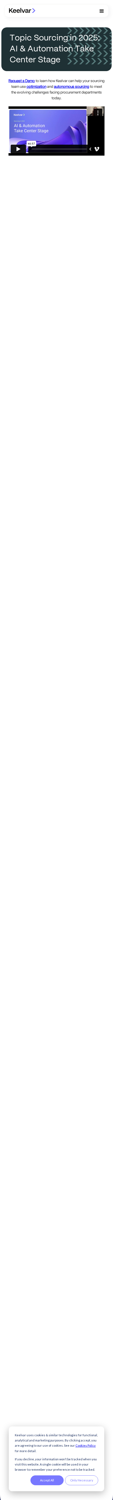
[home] (22, 11)
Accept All (47, 1480)
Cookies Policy (85, 1445)
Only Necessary (81, 1480)
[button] (101, 11)
